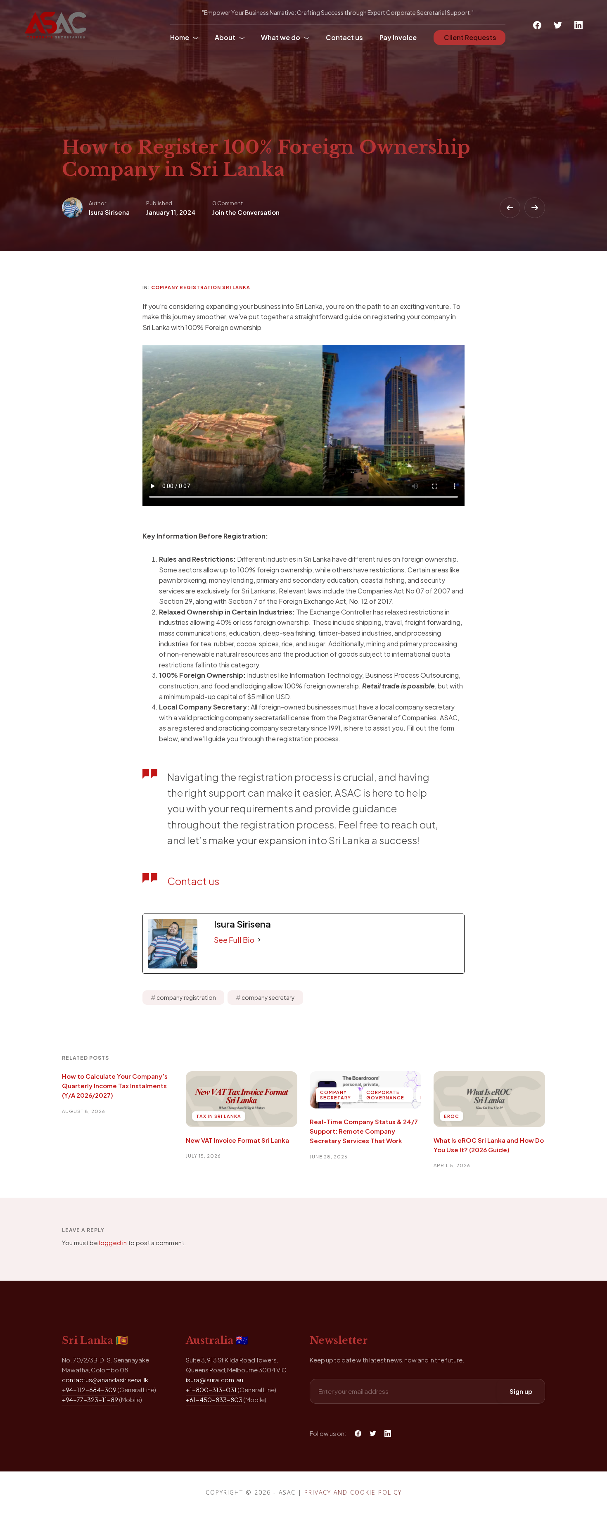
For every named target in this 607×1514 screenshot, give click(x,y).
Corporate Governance (385, 1094)
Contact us (344, 37)
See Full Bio (234, 939)
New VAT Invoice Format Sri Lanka (237, 1140)
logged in (113, 1242)
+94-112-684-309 (89, 1389)
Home (179, 37)
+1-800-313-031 (211, 1389)
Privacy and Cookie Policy (353, 1492)
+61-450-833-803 (214, 1399)
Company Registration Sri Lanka (200, 287)
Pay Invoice (398, 37)
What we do (280, 37)
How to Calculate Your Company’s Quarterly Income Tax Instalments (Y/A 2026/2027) (115, 1085)
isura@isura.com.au (214, 1379)
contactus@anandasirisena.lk (105, 1379)
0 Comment (227, 203)
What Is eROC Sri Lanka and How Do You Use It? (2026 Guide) (489, 1144)
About (225, 37)
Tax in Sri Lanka (218, 1116)
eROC (451, 1116)
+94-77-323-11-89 (90, 1399)
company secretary (268, 997)
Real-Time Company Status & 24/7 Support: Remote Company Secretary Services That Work (364, 1131)
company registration (186, 997)
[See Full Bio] (259, 940)
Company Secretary (335, 1094)
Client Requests (469, 37)
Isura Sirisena (109, 212)
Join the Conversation (246, 212)
